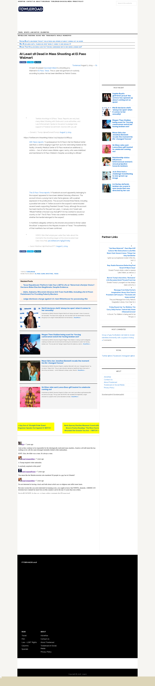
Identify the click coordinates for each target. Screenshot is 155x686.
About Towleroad (110, 382)
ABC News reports (36, 142)
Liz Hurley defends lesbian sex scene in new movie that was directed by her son (121, 187)
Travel (24, 636)
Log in (84, 674)
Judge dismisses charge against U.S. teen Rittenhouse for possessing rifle (55, 299)
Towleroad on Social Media (114, 385)
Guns (43, 273)
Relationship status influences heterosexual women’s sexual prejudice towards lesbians (122, 161)
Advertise (107, 377)
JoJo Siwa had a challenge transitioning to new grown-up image (122, 175)
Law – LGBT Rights (29, 642)
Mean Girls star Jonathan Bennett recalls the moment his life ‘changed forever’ (122, 136)
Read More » (77, 317)
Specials (25, 649)
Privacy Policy (109, 388)
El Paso (41, 71)
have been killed (50, 68)
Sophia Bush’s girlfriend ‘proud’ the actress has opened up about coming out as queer (51, 41)
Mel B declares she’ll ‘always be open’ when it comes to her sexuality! (45, 44)
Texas (47, 71)
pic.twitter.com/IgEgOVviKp (59, 241)
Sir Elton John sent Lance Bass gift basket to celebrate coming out (122, 148)
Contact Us (108, 380)
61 (96, 65)
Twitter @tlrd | (107, 356)
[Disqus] (58, 467)
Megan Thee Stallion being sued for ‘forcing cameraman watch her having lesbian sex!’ (51, 47)
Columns (25, 646)
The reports (39, 193)
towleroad (30, 271)
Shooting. (49, 273)
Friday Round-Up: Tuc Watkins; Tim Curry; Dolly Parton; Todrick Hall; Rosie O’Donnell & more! (121, 309)
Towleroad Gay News (78, 9)
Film (23, 639)
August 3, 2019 (65, 132)
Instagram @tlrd (128, 356)
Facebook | (117, 356)
